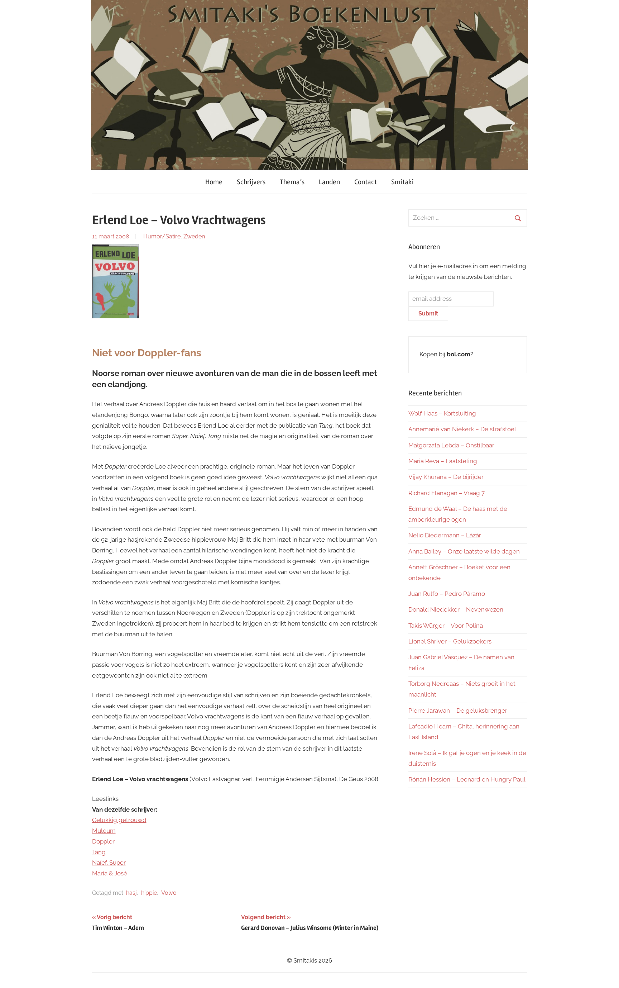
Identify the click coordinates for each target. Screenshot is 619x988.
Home (213, 181)
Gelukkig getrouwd (119, 819)
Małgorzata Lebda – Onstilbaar (451, 445)
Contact (365, 181)
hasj (131, 892)
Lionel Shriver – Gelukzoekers (449, 641)
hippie (149, 892)
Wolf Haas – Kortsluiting (442, 413)
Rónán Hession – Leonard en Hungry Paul (467, 779)
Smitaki (402, 181)
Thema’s (292, 181)
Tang (99, 852)
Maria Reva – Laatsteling (442, 461)
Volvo (169, 892)
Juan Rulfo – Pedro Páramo (446, 593)
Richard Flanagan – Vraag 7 (446, 493)
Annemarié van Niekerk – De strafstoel (462, 429)
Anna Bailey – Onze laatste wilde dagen (464, 551)
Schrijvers (251, 181)
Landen (329, 181)
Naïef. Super (109, 862)
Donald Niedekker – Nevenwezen (455, 609)
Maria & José (109, 873)
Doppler (103, 841)
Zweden (194, 236)
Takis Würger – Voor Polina (445, 625)
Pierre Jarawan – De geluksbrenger (457, 710)
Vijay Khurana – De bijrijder (446, 476)
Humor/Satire (162, 236)
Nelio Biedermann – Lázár (444, 535)
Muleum (104, 830)
